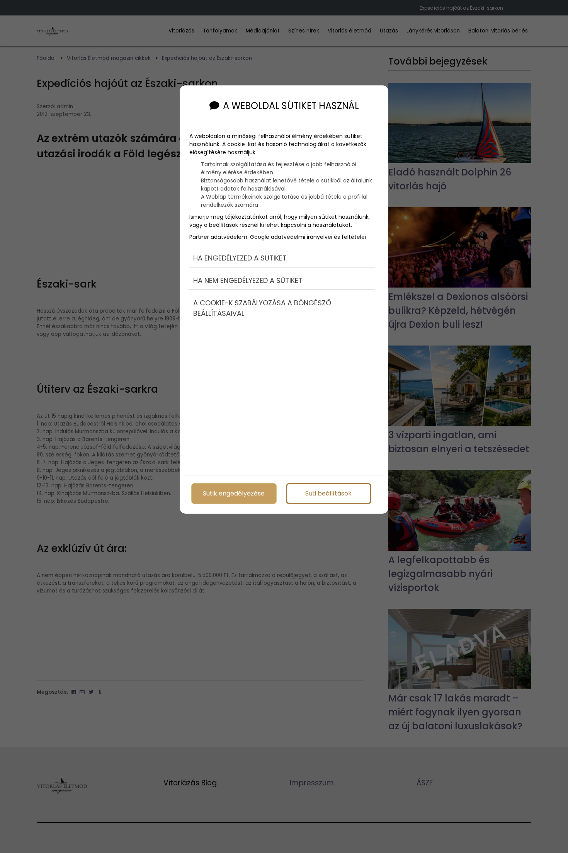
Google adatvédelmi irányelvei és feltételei (308, 237)
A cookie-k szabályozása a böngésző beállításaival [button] (262, 308)
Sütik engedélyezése (234, 493)
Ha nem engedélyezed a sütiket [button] (248, 280)
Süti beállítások (328, 493)
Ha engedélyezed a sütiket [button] (240, 258)
